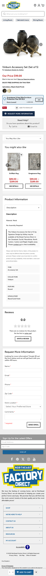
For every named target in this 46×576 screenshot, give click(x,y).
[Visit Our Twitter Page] (23, 459)
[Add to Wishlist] (36, 572)
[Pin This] (4, 108)
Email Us (33, 127)
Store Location (11, 403)
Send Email (33, 425)
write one (28, 333)
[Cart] (42, 5)
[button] (3, 6)
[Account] (39, 5)
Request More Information (20, 114)
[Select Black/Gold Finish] (4, 91)
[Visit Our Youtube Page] (34, 459)
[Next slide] (38, 165)
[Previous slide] (7, 165)
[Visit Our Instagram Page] (29, 459)
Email (7, 375)
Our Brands (6, 561)
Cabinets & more (23, 20)
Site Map (21, 555)
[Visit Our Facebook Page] (12, 459)
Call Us (14, 127)
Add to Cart (25, 572)
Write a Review (23, 339)
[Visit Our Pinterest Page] (18, 459)
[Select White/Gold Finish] (9, 91)
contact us (17, 244)
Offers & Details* (31, 555)
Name (8, 366)
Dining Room (38, 20)
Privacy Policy (13, 555)
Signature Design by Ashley (14, 70)
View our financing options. (26, 79)
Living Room (7, 20)
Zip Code (9, 394)
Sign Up (23, 452)
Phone (8, 385)
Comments (10, 412)
